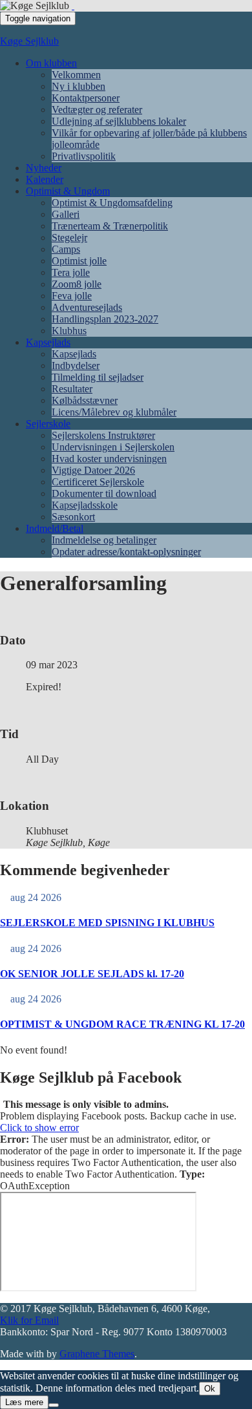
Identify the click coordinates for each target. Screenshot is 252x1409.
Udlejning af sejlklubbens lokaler (119, 121)
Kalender (44, 179)
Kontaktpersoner (86, 97)
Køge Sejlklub (29, 41)
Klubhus (69, 330)
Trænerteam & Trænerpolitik (110, 225)
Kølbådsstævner (85, 400)
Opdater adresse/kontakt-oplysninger (126, 551)
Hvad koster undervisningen (109, 458)
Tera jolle (71, 272)
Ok (209, 1388)
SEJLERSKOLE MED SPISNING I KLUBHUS (107, 922)
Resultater (72, 388)
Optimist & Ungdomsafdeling (112, 202)
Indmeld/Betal (54, 528)
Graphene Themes (96, 1353)
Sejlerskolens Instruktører (103, 435)
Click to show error (39, 1127)
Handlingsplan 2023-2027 (105, 318)
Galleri (65, 214)
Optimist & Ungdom (68, 190)
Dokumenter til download (104, 493)
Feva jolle (72, 295)
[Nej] (53, 1405)
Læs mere (24, 1402)
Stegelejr (69, 237)
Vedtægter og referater (97, 109)
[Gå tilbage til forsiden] (73, 5)
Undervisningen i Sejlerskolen (113, 446)
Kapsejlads (48, 342)
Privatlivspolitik (84, 156)
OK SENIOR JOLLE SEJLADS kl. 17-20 (92, 973)
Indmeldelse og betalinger (104, 540)
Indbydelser (76, 365)
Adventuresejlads (87, 307)
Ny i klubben (78, 86)
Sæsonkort (73, 516)
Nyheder (43, 167)
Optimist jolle (79, 260)
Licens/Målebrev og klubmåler (114, 412)
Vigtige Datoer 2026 (93, 470)
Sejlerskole (48, 423)
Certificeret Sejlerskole (98, 481)
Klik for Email (29, 1320)
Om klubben (51, 63)
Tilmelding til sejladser (97, 377)
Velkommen (76, 74)
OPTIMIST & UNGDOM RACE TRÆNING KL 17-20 (122, 1024)
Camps (66, 249)
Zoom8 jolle (76, 284)
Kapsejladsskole (85, 505)
